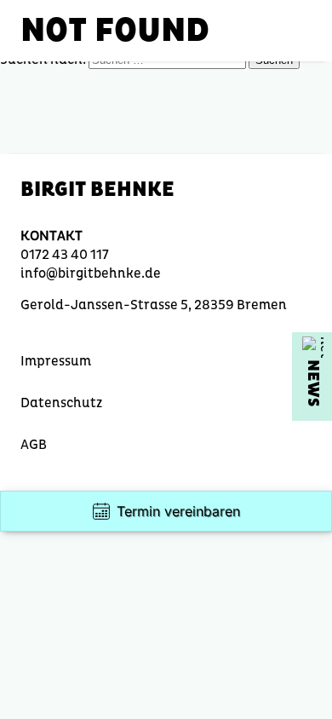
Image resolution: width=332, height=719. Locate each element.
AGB (33, 444)
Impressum (55, 361)
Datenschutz (61, 402)
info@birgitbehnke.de (90, 273)
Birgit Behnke (97, 189)
